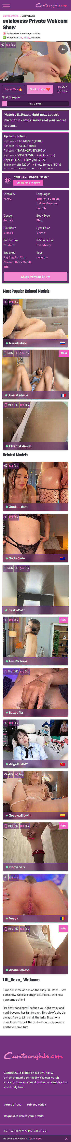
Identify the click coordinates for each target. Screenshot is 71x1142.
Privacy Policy (36, 1104)
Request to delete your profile (23, 1116)
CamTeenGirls (10, 16)
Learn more (34, 1138)
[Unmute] (63, 49)
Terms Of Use (12, 1104)
